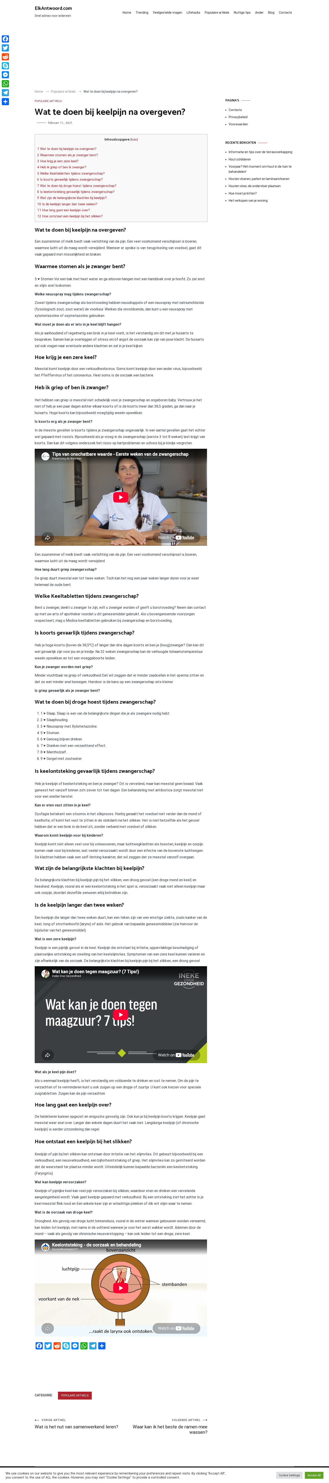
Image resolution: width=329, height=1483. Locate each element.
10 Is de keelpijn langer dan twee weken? (67, 204)
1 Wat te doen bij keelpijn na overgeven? (66, 149)
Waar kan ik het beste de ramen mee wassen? (170, 1427)
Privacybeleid (238, 117)
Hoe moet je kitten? (243, 193)
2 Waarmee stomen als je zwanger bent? (67, 155)
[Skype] (5, 65)
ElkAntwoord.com (53, 8)
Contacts (285, 12)
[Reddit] (5, 56)
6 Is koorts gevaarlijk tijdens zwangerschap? (70, 179)
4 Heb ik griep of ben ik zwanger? (61, 167)
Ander (259, 12)
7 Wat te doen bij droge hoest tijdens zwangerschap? (76, 186)
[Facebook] (5, 38)
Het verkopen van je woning (248, 200)
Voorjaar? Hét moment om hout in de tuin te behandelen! (260, 169)
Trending (142, 12)
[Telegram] (5, 92)
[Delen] (5, 101)
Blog (271, 12)
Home (127, 12)
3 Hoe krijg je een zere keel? (58, 161)
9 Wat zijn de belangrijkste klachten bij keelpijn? (72, 198)
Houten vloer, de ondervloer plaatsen (255, 186)
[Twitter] (5, 47)
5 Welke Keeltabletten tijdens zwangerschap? (71, 173)
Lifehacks (193, 12)
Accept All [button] (314, 1475)
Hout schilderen (240, 159)
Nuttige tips (242, 12)
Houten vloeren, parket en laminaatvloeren (259, 179)
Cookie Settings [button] (289, 1475)
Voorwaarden (238, 124)
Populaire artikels (217, 12)
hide (134, 139)
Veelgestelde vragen (167, 12)
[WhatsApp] (5, 83)
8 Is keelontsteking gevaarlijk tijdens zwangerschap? (76, 192)
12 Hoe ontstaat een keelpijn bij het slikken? (70, 216)
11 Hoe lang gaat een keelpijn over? (63, 210)
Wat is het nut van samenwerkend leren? (76, 1424)
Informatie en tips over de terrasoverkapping (260, 152)
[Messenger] (5, 74)
